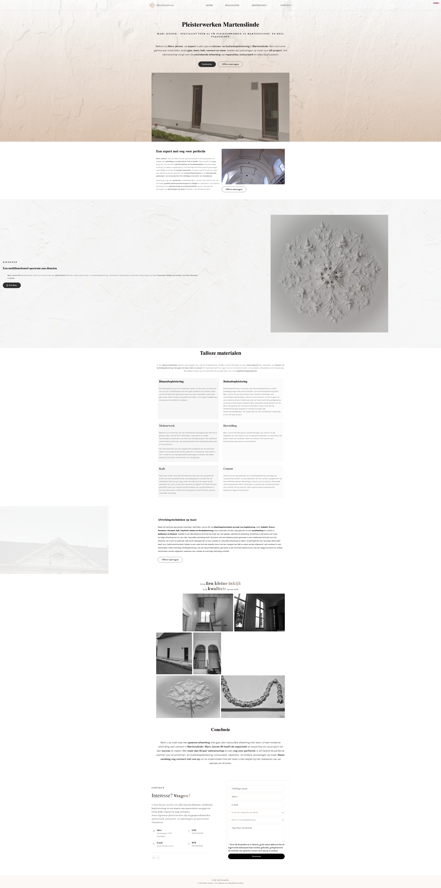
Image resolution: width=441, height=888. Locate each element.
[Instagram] (158, 858)
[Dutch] (434, 3)
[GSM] (189, 831)
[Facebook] (153, 858)
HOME (209, 5)
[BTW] (189, 843)
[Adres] (154, 831)
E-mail (160, 842)
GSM (194, 830)
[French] (438, 3)
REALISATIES (232, 5)
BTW (194, 842)
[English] (436, 3)
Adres (159, 830)
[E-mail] (154, 843)
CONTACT (286, 5)
